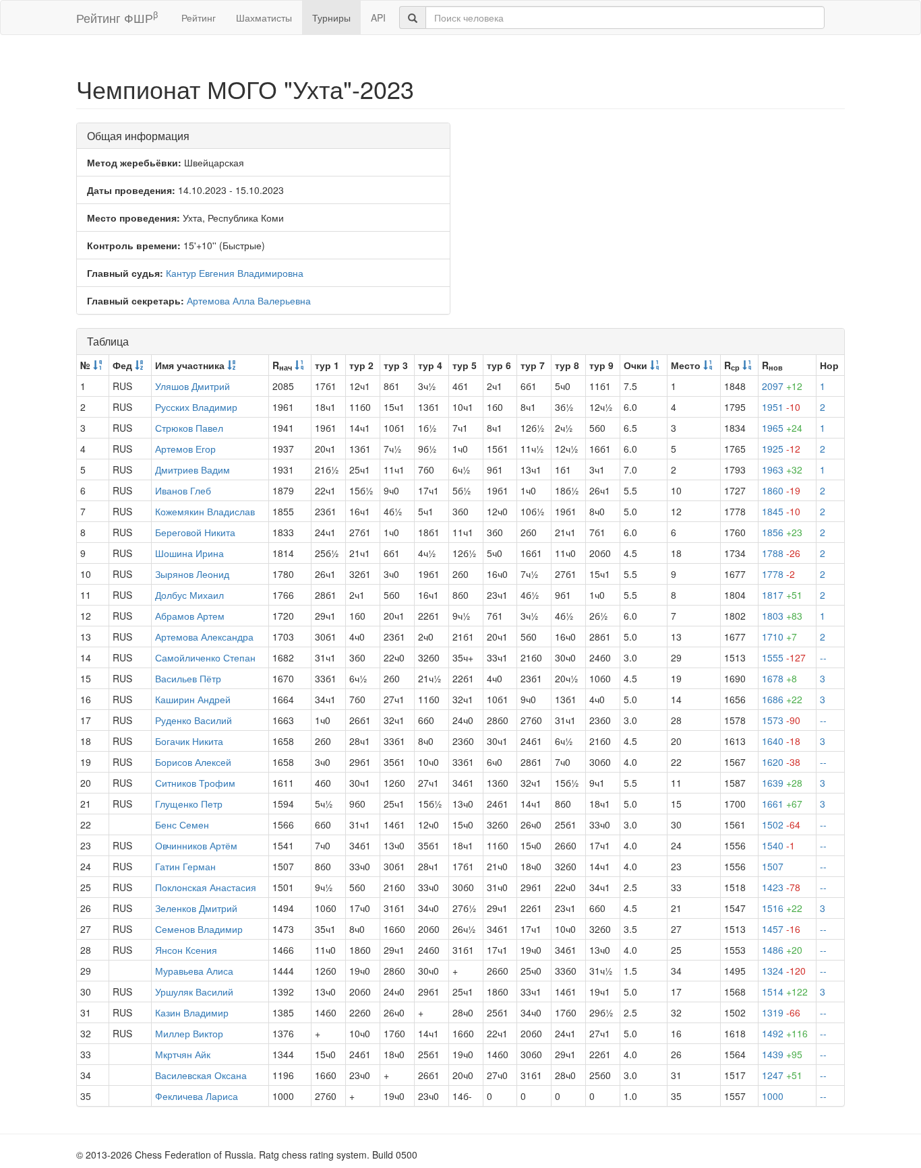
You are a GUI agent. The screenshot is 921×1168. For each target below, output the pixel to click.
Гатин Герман (185, 866)
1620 (781, 762)
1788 (781, 553)
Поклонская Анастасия (205, 887)
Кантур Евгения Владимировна (234, 273)
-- (823, 657)
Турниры (331, 17)
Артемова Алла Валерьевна (249, 300)
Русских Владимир (196, 407)
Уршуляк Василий (194, 991)
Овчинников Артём (196, 845)
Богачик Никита (189, 741)
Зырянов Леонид (192, 574)
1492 (785, 1033)
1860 (781, 490)
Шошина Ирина (189, 553)
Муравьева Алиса (194, 970)
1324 (784, 970)
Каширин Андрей (193, 699)
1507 (772, 866)
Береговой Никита (195, 532)
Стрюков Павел (189, 427)
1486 (782, 949)
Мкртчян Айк (182, 1054)
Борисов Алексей (193, 762)
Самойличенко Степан (205, 657)
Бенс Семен (182, 824)
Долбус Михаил (189, 595)
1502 (781, 824)
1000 (772, 1096)
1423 (781, 887)
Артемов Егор (185, 448)
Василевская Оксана (201, 1075)
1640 (781, 741)
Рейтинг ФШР (117, 17)
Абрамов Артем (190, 615)
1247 (782, 1075)
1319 (781, 1012)
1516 (782, 908)
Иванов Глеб (183, 490)
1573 (781, 720)
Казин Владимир (192, 1012)
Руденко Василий (193, 720)
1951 (781, 407)
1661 (782, 803)
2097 (782, 386)
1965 (782, 427)
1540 (778, 845)
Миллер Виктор (189, 1033)
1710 (779, 636)
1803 (782, 615)
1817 (782, 595)
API (378, 17)
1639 (782, 782)
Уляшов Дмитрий (192, 386)
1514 (785, 991)
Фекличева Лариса (196, 1096)
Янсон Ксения (186, 949)
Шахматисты (264, 17)
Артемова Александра (204, 636)
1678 (779, 678)
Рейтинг (198, 17)
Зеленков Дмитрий (196, 908)
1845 (781, 511)
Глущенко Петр (188, 803)
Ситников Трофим (195, 782)
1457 (781, 929)
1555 (784, 657)
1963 (782, 469)
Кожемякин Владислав (205, 511)
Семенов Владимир (199, 929)
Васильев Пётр (188, 678)
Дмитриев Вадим (192, 469)
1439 (782, 1054)
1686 (782, 699)
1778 (778, 574)
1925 (781, 448)
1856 (782, 532)
